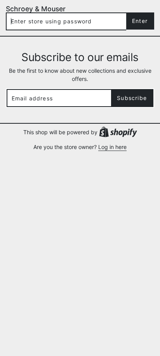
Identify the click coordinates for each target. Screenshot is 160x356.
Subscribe (132, 98)
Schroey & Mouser (36, 9)
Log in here (112, 147)
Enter (140, 21)
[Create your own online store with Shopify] (118, 131)
